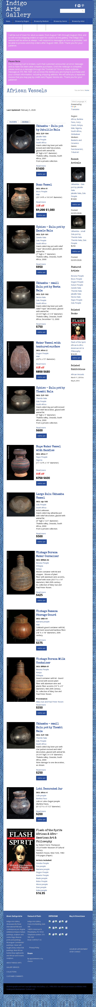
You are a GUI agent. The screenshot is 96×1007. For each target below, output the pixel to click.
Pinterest (83, 5)
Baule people (41, 878)
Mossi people (42, 884)
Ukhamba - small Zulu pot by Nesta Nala (48, 287)
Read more (41, 165)
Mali (38, 194)
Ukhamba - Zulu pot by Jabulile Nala (77, 187)
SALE (41, 27)
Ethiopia (39, 566)
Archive (25, 122)
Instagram (79, 5)
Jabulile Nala (41, 136)
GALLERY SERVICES (12, 967)
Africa (73, 119)
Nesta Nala (41, 297)
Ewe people (41, 887)
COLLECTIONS (11, 972)
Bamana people (43, 621)
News (8, 21)
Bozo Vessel (44, 185)
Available (14, 122)
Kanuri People (77, 285)
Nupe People (41, 457)
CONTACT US (36, 940)
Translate (75, 109)
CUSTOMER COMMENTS (14, 976)
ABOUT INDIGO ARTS (13, 963)
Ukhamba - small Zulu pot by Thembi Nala (49, 728)
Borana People (42, 563)
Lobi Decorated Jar (49, 789)
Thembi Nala (41, 398)
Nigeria (39, 460)
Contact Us (51, 69)
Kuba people (41, 890)
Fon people (41, 866)
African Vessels (77, 374)
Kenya (39, 569)
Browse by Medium (41, 21)
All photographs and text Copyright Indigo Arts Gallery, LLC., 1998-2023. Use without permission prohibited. (44, 986)
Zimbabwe (75, 134)
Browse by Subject (13, 27)
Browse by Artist (78, 21)
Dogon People (42, 353)
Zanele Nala (41, 237)
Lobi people (41, 795)
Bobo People (41, 881)
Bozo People (41, 191)
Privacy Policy (34, 947)
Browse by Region (22, 21)
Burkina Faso (41, 798)
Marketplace (29, 27)
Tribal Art (75, 152)
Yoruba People (42, 863)
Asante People (42, 875)
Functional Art (77, 149)
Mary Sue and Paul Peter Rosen (49, 701)
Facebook (75, 5)
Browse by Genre (60, 21)
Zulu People (41, 139)
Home (87, 90)
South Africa (41, 142)
